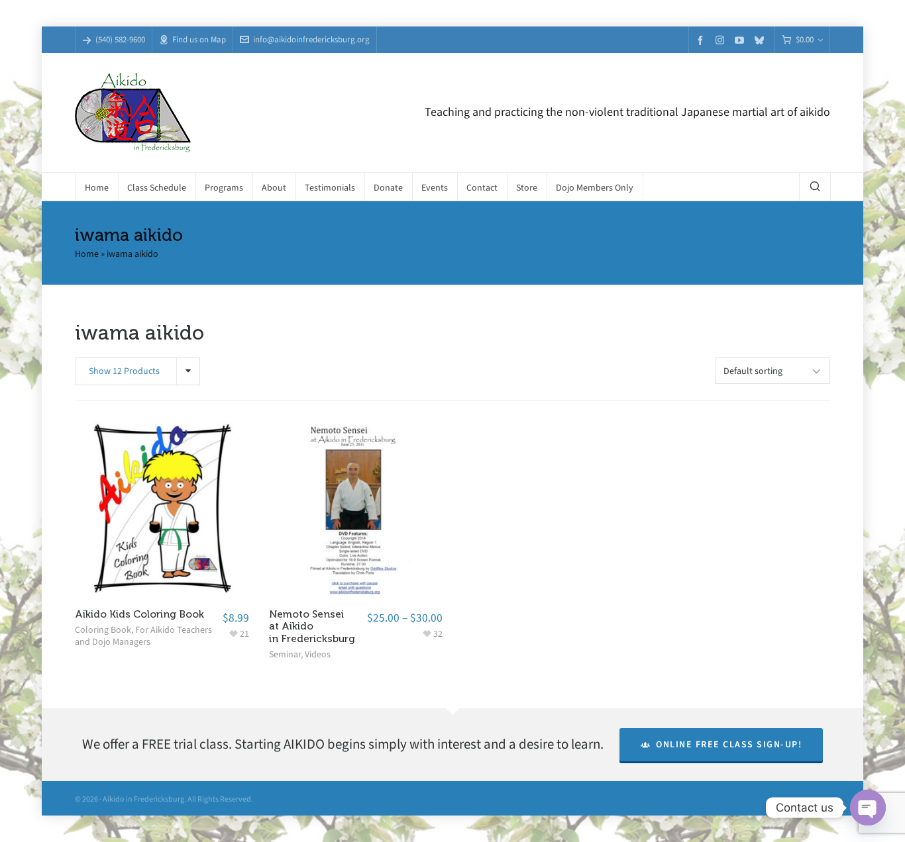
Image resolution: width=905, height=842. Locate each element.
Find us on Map (199, 39)
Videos (318, 654)
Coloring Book (103, 630)
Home (87, 254)
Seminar (285, 654)
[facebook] (702, 40)
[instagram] (722, 39)
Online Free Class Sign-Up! (729, 744)
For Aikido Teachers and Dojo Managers (143, 636)
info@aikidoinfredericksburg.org (311, 39)
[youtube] (741, 40)
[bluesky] (761, 40)
